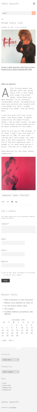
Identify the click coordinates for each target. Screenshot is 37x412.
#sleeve (15, 195)
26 (32, 333)
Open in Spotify (8, 84)
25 (27, 333)
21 (7, 333)
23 (17, 333)
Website (4, 261)
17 (22, 330)
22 (12, 333)
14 (7, 330)
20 (3, 333)
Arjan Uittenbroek (21, 27)
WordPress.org (7, 389)
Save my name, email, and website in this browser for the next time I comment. (19, 274)
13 (3, 330)
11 (27, 327)
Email (4, 250)
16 (17, 330)
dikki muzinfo (10, 3)
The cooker (9, 308)
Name (3, 239)
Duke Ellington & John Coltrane (18, 300)
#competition (7, 195)
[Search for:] (18, 13)
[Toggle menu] (34, 3)
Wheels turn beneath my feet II (18, 303)
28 (7, 335)
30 (17, 335)
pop (2, 19)
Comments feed (7, 387)
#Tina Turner (24, 195)
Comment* (5, 224)
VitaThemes (12, 407)
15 (12, 330)
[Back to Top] (19, 347)
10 (22, 327)
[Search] (34, 13)
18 (27, 330)
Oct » (11, 340)
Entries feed (7, 385)
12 (32, 327)
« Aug (3, 340)
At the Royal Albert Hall (15, 305)
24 (22, 333)
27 (3, 335)
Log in (5, 383)
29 (12, 335)
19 (32, 330)
